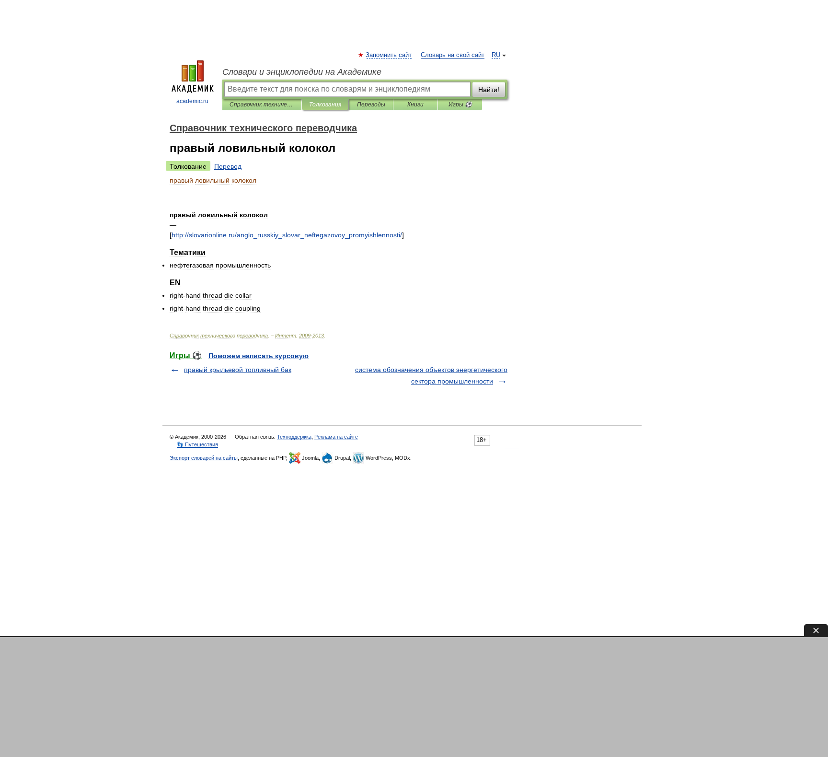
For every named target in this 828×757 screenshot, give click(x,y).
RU (496, 55)
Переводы (371, 104)
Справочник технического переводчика (262, 104)
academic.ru (192, 101)
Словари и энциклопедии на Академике (301, 72)
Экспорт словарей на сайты (204, 458)
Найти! (488, 89)
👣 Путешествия (197, 444)
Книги (415, 104)
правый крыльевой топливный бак (237, 369)
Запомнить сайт (389, 55)
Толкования (325, 104)
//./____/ (287, 235)
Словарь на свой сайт (452, 55)
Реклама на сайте (336, 437)
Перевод (228, 166)
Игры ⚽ (460, 104)
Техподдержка (294, 437)
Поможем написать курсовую (258, 356)
